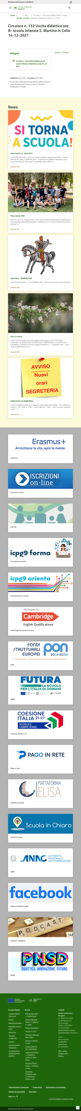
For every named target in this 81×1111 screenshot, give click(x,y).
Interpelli (11, 1041)
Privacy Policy (37, 1087)
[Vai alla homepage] (15, 7)
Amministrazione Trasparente (14, 1046)
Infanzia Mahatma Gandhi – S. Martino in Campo (31, 1022)
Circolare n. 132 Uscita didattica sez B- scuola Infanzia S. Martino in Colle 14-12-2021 (32, 64)
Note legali (32, 1092)
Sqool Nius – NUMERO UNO (21, 278)
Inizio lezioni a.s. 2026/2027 (21, 153)
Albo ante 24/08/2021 (13, 1037)
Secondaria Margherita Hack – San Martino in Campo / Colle (31, 1075)
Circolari (11, 1019)
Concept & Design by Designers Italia (61, 1099)
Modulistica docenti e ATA (15, 1027)
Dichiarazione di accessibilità (55, 1087)
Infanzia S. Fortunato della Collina (32, 1036)
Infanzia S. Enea (30, 1031)
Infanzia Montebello (31, 1028)
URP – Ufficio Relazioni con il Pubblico (63, 1053)
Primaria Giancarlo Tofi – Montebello (31, 1047)
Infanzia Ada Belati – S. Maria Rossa (31, 1014)
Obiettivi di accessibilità (17, 1092)
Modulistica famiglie (15, 1023)
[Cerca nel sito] (69, 8)
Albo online (12, 1032)
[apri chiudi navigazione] (10, 8)
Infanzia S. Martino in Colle (31, 1041)
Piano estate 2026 (17, 215)
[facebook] (17, 1096)
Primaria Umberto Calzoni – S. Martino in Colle (32, 1065)
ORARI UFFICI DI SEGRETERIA (21, 401)
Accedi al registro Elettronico (14, 1014)
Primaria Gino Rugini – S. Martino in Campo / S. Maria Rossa (31, 1056)
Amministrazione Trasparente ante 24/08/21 (14, 1053)
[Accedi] (71, 2)
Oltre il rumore (16, 336)
